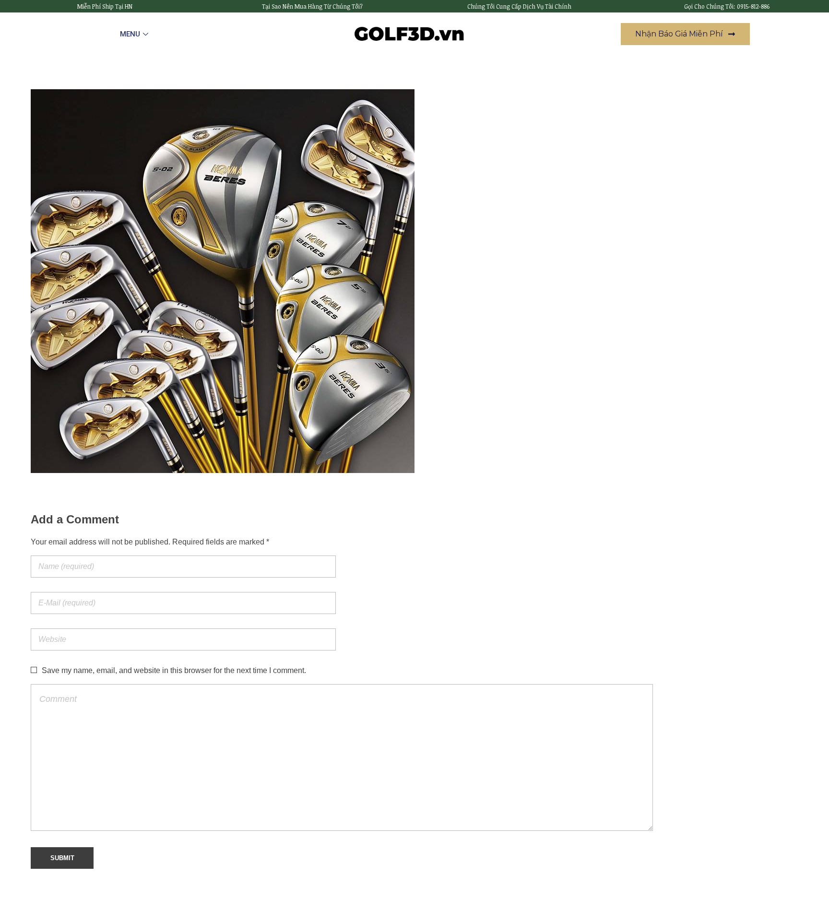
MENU (130, 34)
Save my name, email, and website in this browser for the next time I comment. (174, 670)
